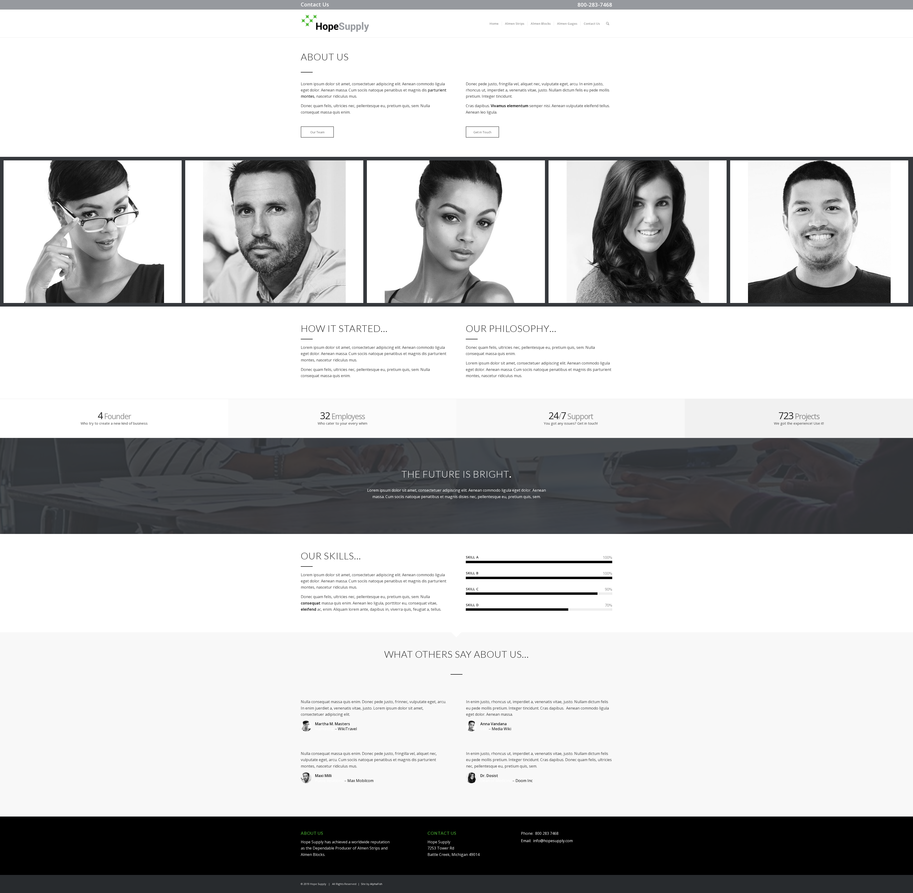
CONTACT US (441, 833)
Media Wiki (501, 728)
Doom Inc (524, 780)
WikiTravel (347, 728)
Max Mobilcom (360, 780)
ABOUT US (312, 833)
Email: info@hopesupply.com (547, 840)
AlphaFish (376, 884)
